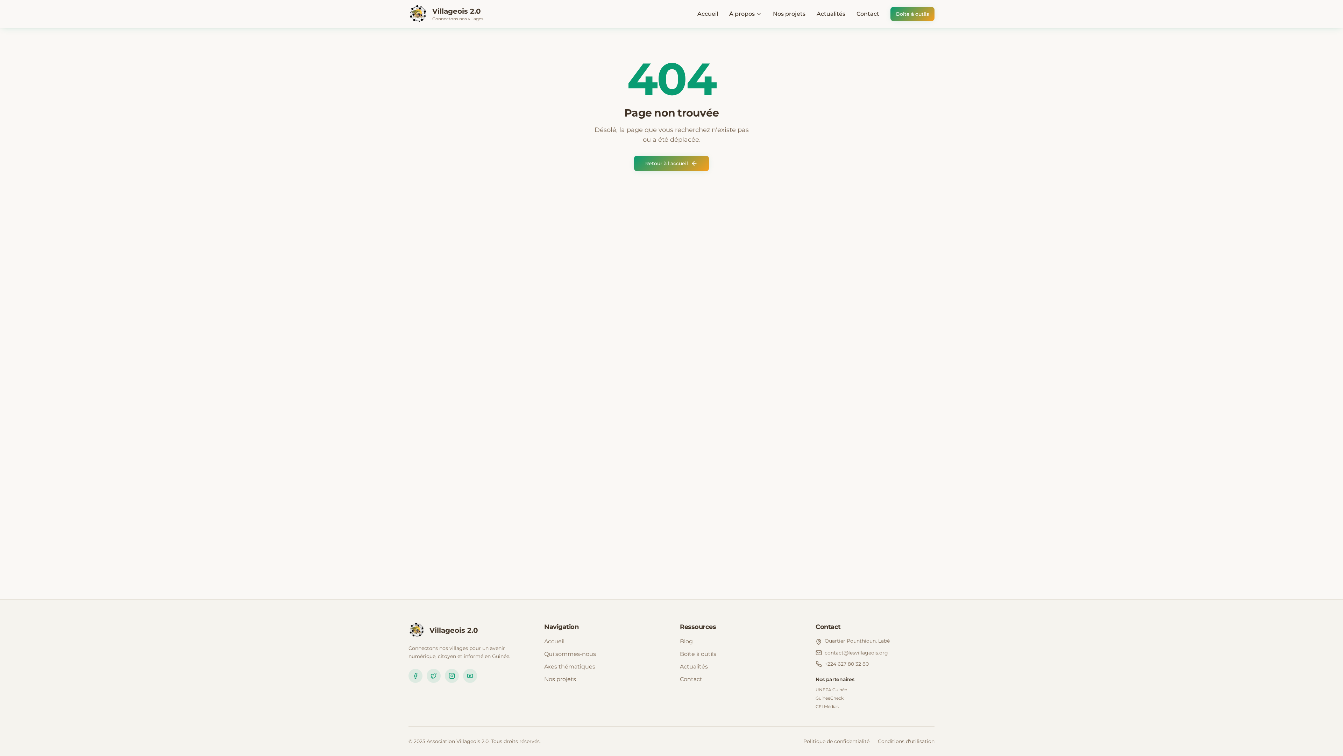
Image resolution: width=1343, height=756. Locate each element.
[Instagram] (452, 676)
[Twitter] (434, 676)
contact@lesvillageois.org (856, 653)
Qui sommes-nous (570, 654)
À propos (742, 13)
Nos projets (789, 13)
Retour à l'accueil (666, 163)
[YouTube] (470, 676)
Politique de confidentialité (836, 741)
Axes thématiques (569, 666)
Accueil (707, 13)
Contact (868, 13)
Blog (686, 641)
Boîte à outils (912, 14)
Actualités (831, 13)
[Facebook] (415, 676)
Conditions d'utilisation (906, 741)
